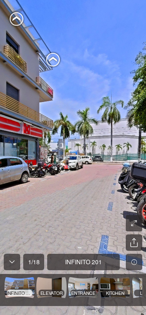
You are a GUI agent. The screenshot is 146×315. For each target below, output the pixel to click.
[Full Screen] (134, 223)
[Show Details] (134, 262)
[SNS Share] (134, 242)
